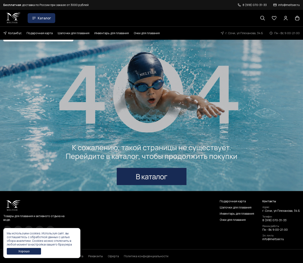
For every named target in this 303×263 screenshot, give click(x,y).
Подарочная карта (40, 33)
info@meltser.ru (273, 239)
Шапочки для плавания (73, 33)
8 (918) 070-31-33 (274, 220)
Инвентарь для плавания (111, 33)
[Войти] (285, 18)
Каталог (44, 18)
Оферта (113, 256)
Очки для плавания (147, 33)
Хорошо (24, 251)
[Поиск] (262, 18)
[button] (274, 18)
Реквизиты (95, 256)
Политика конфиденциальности (146, 256)
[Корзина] (297, 18)
